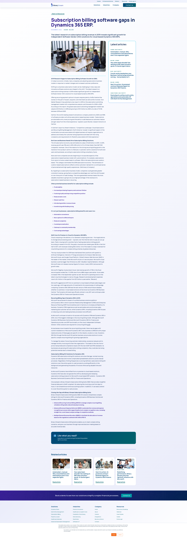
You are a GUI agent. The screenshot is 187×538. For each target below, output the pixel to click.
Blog (112, 71)
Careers (99, 1)
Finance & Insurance (78, 509)
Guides (66, 29)
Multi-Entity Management (57, 512)
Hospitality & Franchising (79, 514)
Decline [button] (120, 534)
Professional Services (108, 1)
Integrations (98, 516)
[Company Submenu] (119, 5)
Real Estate (76, 519)
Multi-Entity (118, 49)
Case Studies (114, 93)
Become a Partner (99, 519)
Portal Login (132, 1)
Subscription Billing (55, 514)
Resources (124, 1)
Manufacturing (76, 516)
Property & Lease (55, 516)
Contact (97, 521)
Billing (71, 29)
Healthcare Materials (56, 519)
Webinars (119, 512)
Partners (117, 1)
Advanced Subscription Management (60, 521)
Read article (57, 482)
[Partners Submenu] (119, 1)
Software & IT (76, 521)
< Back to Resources (57, 14)
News (122, 469)
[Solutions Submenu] (100, 5)
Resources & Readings (122, 509)
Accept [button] (113, 534)
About (96, 512)
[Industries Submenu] (110, 5)
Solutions (97, 5)
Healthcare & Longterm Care (80, 512)
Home (96, 509)
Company (116, 5)
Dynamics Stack (55, 509)
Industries (106, 5)
